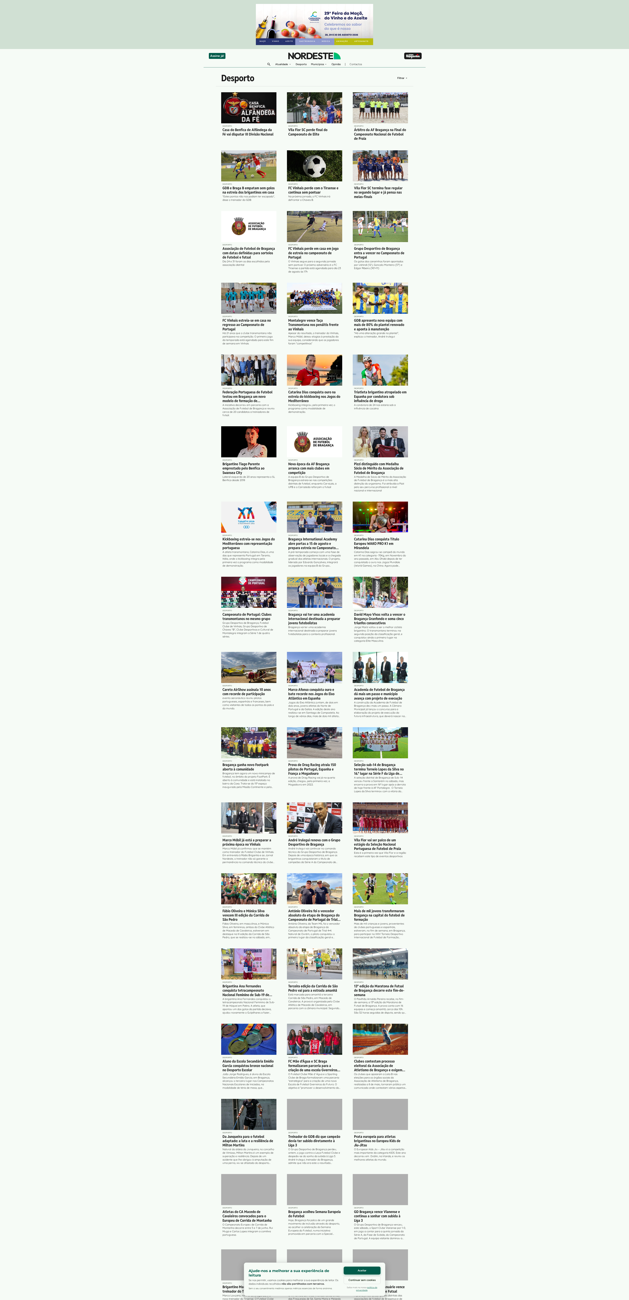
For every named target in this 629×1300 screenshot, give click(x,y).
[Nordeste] (314, 55)
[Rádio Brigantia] (413, 56)
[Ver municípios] (325, 64)
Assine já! (217, 56)
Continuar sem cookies (362, 1280)
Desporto (301, 64)
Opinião (336, 64)
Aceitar (362, 1270)
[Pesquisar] (269, 64)
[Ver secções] (290, 64)
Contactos (356, 64)
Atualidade (281, 64)
